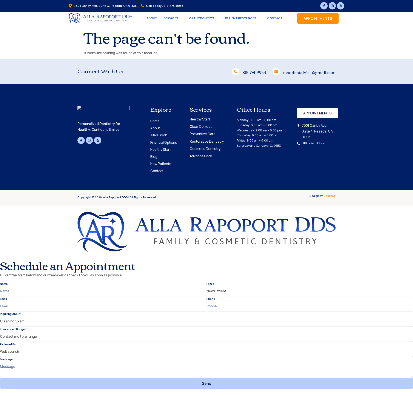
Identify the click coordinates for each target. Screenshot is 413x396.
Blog (153, 156)
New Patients (160, 163)
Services (171, 18)
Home (155, 121)
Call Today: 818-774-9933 (164, 6)
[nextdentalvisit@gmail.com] (276, 71)
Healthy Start (160, 149)
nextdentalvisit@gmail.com (309, 72)
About (152, 18)
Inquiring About (10, 314)
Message (6, 359)
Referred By (8, 344)
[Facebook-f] (324, 5)
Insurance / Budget (13, 329)
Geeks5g (330, 196)
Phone (210, 299)
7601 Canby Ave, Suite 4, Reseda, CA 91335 (105, 6)
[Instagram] (332, 5)
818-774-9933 (254, 72)
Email (3, 299)
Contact (275, 18)
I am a (210, 284)
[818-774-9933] (235, 71)
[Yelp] (340, 5)
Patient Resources (240, 18)
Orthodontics (201, 18)
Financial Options (163, 142)
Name (4, 284)
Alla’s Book (158, 135)
